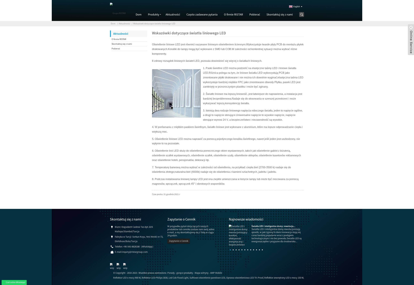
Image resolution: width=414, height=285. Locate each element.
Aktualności (173, 14)
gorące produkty (184, 272)
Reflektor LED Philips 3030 (155, 277)
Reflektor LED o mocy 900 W (127, 277)
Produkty (153, 14)
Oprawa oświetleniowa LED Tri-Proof (244, 277)
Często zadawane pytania (202, 14)
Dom (139, 14)
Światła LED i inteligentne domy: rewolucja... (273, 226)
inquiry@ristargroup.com (135, 251)
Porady (171, 272)
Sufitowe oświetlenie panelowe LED (207, 277)
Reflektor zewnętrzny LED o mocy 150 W (283, 277)
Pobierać (254, 14)
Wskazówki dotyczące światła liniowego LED (154, 23)
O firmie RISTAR (233, 14)
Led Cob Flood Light (178, 277)
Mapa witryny (201, 272)
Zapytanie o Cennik (178, 240)
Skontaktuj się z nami (280, 14)
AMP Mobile (216, 272)
